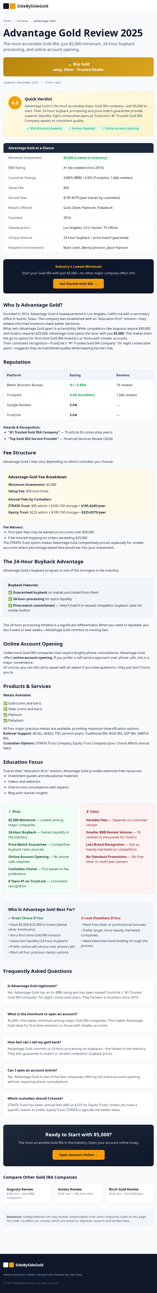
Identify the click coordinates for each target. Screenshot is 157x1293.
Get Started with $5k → (78, 283)
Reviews (22, 21)
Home (7, 21)
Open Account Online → (78, 1155)
